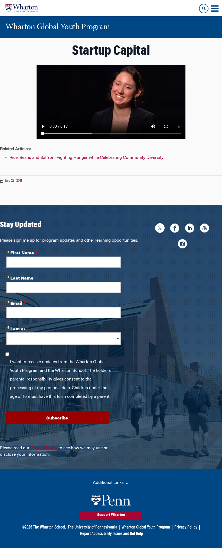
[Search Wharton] (203, 8)
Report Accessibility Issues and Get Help (111, 534)
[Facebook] (176, 229)
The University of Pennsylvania (92, 527)
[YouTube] (206, 229)
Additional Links (109, 483)
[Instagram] (184, 244)
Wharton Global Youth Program (146, 527)
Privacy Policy (44, 448)
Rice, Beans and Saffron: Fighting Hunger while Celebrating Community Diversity (86, 158)
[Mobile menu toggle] (215, 9)
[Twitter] (161, 229)
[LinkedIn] (191, 229)
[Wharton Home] (21, 8)
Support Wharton (111, 515)
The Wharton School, (49, 527)
